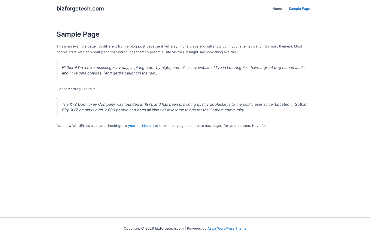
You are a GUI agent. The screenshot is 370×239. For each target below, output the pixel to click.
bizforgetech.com (80, 8)
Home (277, 8)
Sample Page (299, 8)
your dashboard (141, 125)
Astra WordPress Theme (226, 228)
